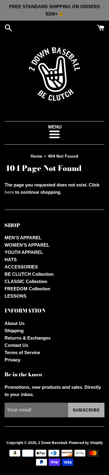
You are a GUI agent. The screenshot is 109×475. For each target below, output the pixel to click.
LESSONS (15, 296)
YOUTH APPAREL (24, 252)
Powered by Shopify (86, 443)
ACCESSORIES (21, 266)
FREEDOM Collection (27, 288)
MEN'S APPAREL (23, 237)
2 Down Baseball (52, 443)
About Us (15, 323)
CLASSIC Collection (26, 281)
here (9, 192)
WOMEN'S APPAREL (27, 245)
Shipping (14, 330)
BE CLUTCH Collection (29, 274)
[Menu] (54, 134)
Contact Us (16, 345)
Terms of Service (22, 352)
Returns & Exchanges (28, 337)
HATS (11, 259)
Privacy (12, 359)
